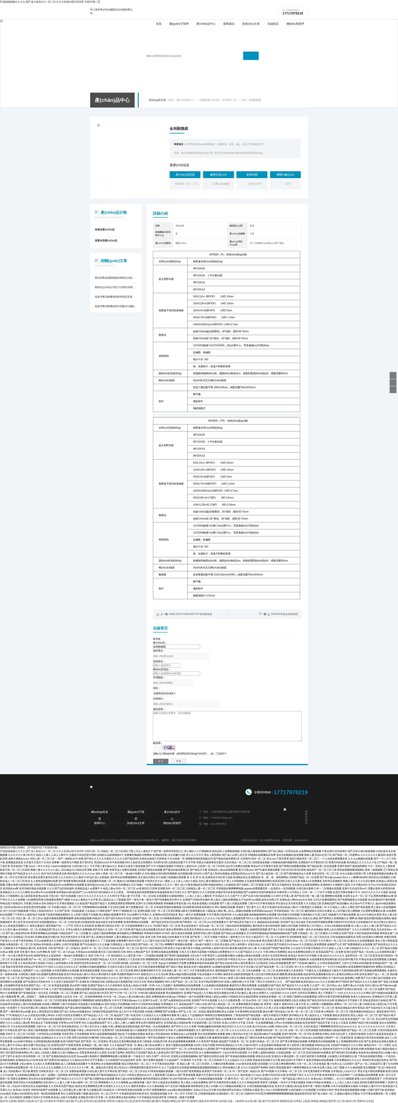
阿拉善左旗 (148, 1101)
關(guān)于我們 (136, 815)
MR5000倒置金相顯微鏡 (284, 614)
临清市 (240, 1101)
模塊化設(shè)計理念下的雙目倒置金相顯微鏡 (116, 287)
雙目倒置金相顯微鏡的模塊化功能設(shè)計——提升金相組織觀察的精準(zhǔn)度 (116, 277)
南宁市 (266, 1101)
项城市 (21, 1101)
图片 (157, 1101)
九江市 (341, 1101)
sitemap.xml (301, 840)
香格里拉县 (286, 1101)
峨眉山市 (175, 1101)
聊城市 (194, 1101)
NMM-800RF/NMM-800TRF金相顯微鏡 (190, 614)
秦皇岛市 (204, 1101)
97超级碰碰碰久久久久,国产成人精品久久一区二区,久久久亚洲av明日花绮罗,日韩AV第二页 (50, 1)
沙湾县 (297, 1101)
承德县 (314, 1101)
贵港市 (137, 1101)
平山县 (78, 1101)
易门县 (257, 1101)
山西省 (12, 1101)
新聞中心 (99, 823)
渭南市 (360, 1101)
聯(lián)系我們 (172, 823)
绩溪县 (102, 1101)
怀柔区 (61, 1101)
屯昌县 (30, 1101)
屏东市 (110, 1101)
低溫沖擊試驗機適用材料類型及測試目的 (116, 296)
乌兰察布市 (50, 1101)
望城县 (165, 1101)
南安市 (275, 1101)
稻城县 (323, 1101)
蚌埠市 (214, 1101)
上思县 (306, 1101)
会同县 (222, 1101)
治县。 (231, 1101)
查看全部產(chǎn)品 (106, 240)
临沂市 (3, 1101)
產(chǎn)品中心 (184, 100)
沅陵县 (119, 1101)
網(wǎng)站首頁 (99, 815)
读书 (85, 1101)
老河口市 (351, 1101)
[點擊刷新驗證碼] (169, 747)
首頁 (170, 100)
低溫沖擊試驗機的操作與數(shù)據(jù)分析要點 (116, 306)
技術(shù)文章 (136, 823)
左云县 (248, 1101)
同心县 (128, 1101)
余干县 (38, 1101)
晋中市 (185, 1101)
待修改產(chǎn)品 (209, 100)
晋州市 (332, 1101)
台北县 (369, 1101)
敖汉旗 (69, 1101)
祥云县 (93, 1101)
